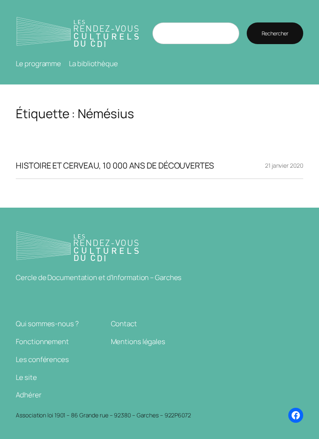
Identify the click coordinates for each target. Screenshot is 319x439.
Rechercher (275, 33)
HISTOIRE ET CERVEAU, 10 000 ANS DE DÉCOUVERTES (114, 165)
